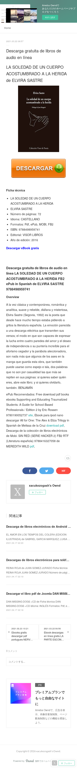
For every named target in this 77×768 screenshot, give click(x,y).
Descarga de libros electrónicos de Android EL (39, 526)
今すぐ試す (50, 17)
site (30, 415)
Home (7, 27)
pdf (32, 446)
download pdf (55, 425)
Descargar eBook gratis (22, 248)
